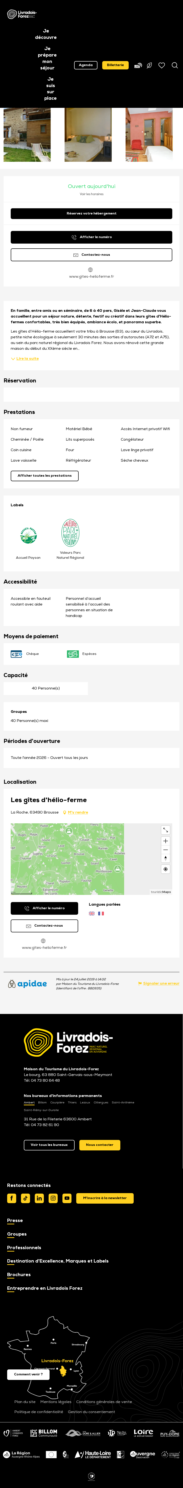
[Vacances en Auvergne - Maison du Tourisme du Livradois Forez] (22, 14)
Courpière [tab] (57, 1102)
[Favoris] (162, 65)
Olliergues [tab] (101, 1102)
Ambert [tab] (29, 1102)
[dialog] (105, 1198)
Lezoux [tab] (85, 1102)
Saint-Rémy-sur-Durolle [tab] (41, 1110)
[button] (46, 35)
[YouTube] (66, 1198)
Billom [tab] (42, 1102)
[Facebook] (11, 1198)
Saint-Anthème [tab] (123, 1102)
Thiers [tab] (72, 1102)
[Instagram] (53, 1198)
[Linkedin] (39, 1198)
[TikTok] (25, 1198)
